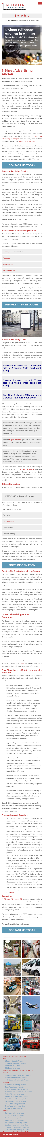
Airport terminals (9, 270)
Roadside (6, 258)
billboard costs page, (26, 469)
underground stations (27, 141)
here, (22, 663)
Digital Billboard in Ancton (14, 1094)
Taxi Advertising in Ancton (14, 1113)
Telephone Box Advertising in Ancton (18, 1092)
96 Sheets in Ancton (12, 1068)
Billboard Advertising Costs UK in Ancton (18, 1070)
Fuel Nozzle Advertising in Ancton (17, 1130)
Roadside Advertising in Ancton (16, 1089)
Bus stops (6, 252)
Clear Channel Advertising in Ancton (18, 1075)
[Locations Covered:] (2, 3)
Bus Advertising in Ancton (14, 1115)
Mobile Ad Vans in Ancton (14, 1120)
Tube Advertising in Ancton (15, 1087)
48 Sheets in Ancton (12, 1066)
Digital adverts (15, 440)
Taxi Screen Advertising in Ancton (17, 1122)
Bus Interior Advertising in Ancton (17, 1127)
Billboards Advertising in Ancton (14, 1056)
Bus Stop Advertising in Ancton (16, 1085)
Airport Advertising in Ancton (15, 1101)
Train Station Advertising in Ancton (17, 1099)
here (12, 892)
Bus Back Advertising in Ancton (16, 1125)
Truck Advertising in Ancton (15, 1118)
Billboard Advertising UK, (13, 899)
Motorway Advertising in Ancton (16, 1096)
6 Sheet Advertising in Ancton (16, 1063)
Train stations (8, 264)
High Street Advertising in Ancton (17, 1080)
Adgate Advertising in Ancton (15, 1108)
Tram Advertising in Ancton (15, 1106)
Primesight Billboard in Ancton (16, 1077)
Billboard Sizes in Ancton (14, 1061)
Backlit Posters (8, 521)
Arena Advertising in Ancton (15, 1104)
